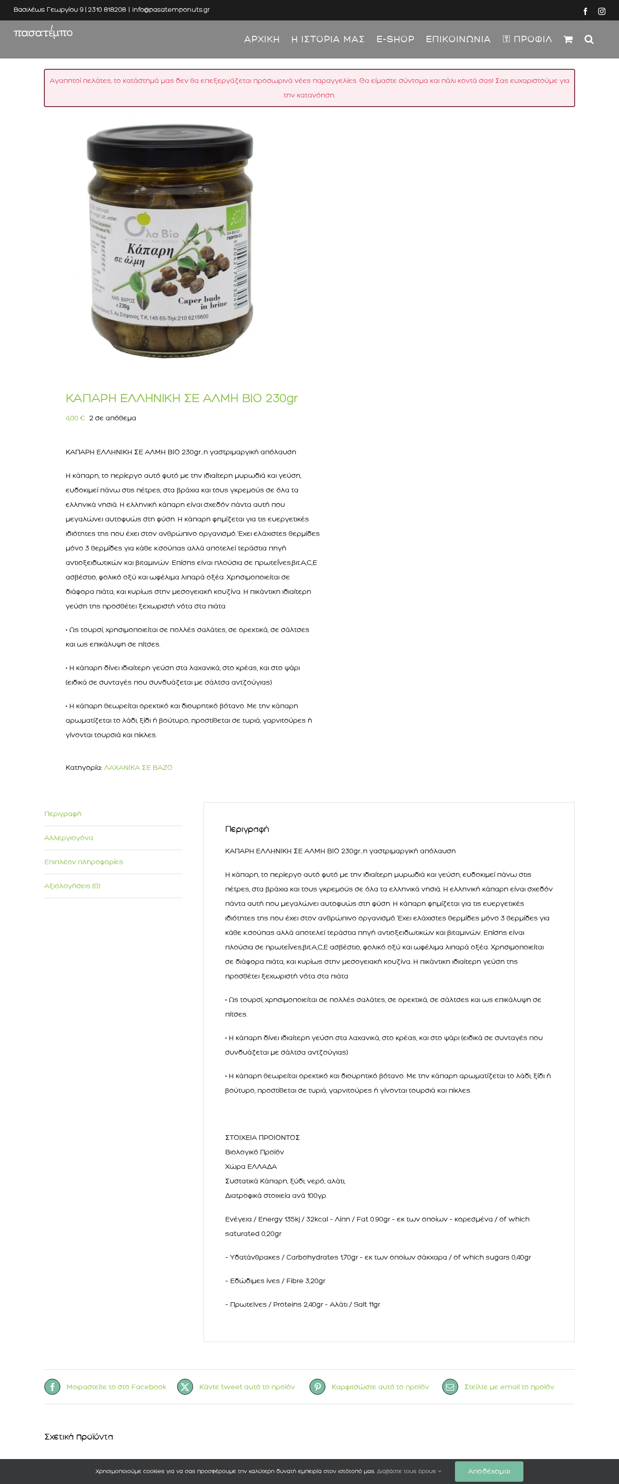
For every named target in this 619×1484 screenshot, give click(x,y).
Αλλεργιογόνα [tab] (68, 838)
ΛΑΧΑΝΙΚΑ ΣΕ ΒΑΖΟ (138, 768)
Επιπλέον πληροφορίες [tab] (83, 862)
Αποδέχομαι (489, 1471)
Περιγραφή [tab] (63, 814)
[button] (589, 39)
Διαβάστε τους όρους (407, 1471)
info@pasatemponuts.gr (171, 10)
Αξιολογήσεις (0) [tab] (72, 886)
